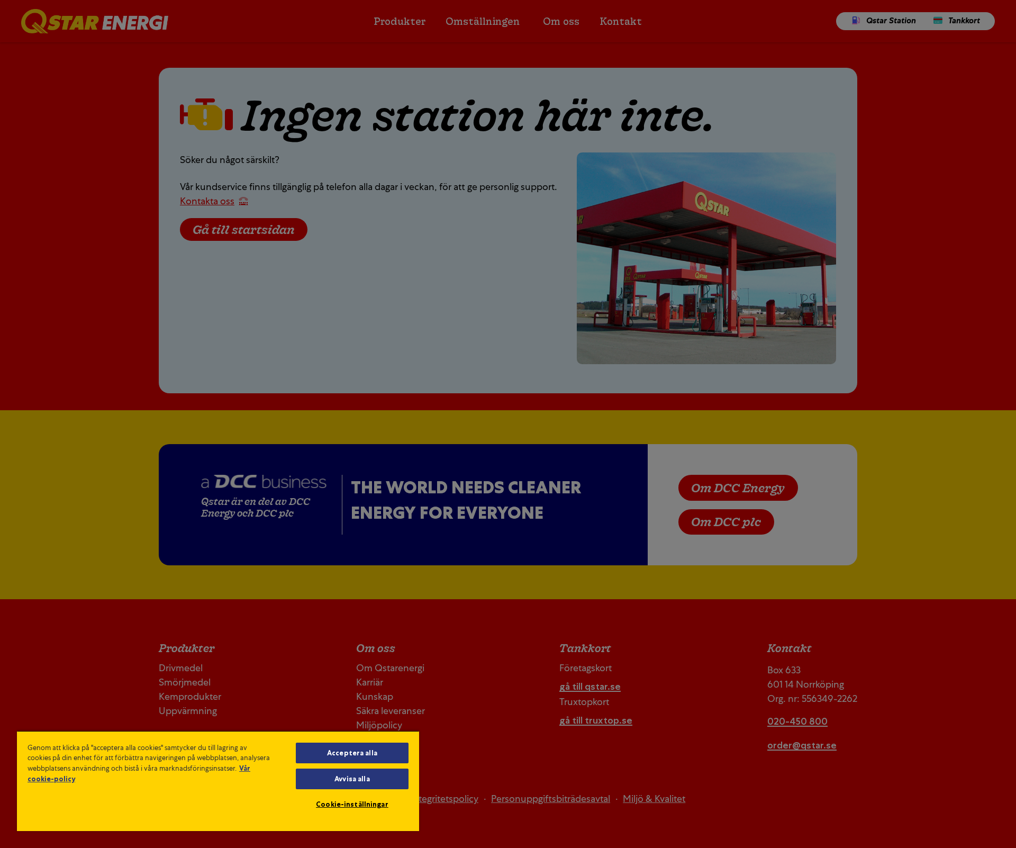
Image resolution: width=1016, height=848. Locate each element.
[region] (218, 780)
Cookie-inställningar (352, 804)
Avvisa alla (351, 778)
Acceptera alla (352, 752)
